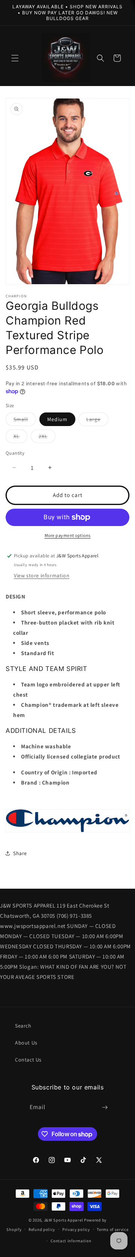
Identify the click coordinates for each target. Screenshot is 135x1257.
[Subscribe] (105, 1107)
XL (20, 437)
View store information (41, 575)
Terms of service (112, 1229)
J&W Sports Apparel (63, 1220)
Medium (57, 419)
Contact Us (28, 1059)
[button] (15, 58)
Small (25, 420)
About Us (26, 1042)
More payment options (68, 535)
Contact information (71, 1240)
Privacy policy (76, 1229)
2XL (47, 437)
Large (97, 420)
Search (23, 1025)
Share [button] (20, 853)
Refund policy (41, 1229)
